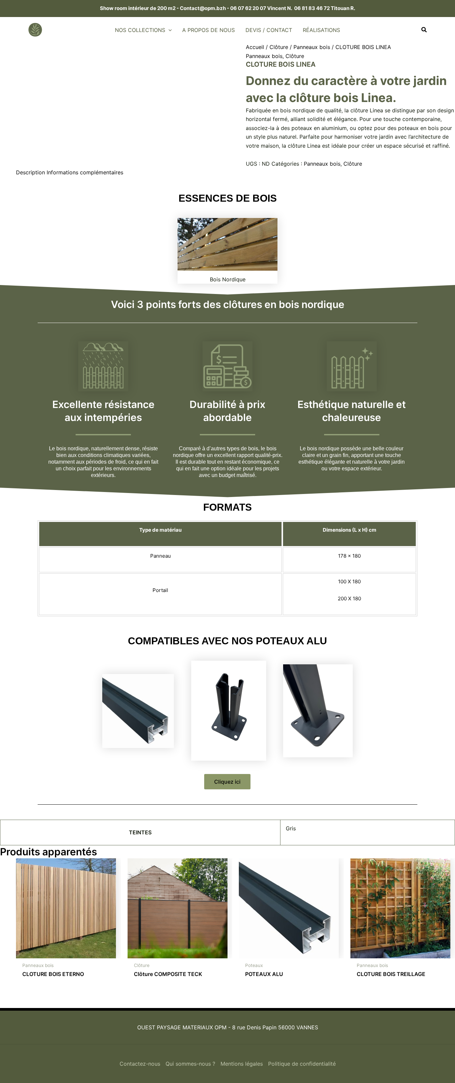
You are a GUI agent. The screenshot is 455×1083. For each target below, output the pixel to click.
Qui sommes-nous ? (190, 1063)
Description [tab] (30, 172)
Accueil (255, 47)
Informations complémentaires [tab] (85, 172)
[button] (168, 30)
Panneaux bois (311, 47)
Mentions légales (242, 1063)
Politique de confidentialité (302, 1063)
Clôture (278, 47)
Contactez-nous (140, 1063)
